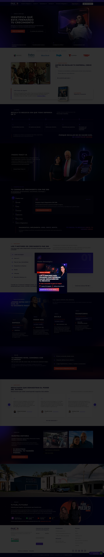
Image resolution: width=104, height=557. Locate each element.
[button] (64, 264)
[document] (52, 278)
